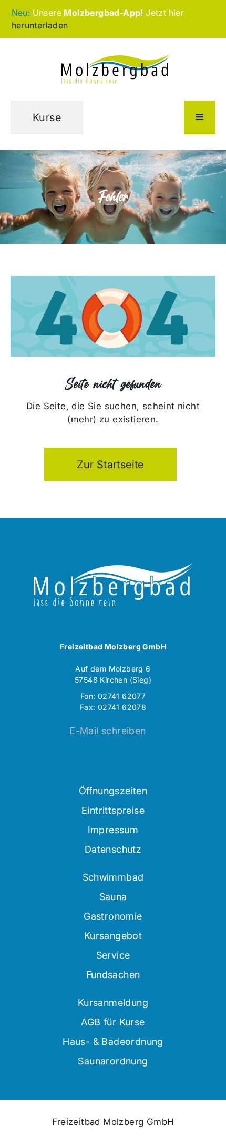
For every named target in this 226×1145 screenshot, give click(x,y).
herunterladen (40, 25)
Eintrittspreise (113, 810)
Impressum (113, 829)
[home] (113, 69)
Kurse (47, 117)
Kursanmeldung (113, 1002)
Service (113, 955)
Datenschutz (113, 849)
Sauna (113, 896)
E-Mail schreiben (107, 730)
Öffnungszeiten (113, 790)
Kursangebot (113, 935)
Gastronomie (113, 916)
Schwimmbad (113, 877)
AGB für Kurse (113, 1022)
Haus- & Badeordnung (113, 1041)
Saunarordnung (113, 1061)
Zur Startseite (110, 464)
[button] (199, 117)
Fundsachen (113, 974)
